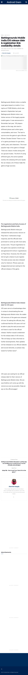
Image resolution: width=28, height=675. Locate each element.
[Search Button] (26, 2)
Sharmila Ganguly (6, 53)
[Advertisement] (14, 87)
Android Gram (14, 2)
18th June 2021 (16, 53)
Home (2, 35)
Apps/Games (7, 35)
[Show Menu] (1, 2)
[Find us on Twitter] (1, 669)
